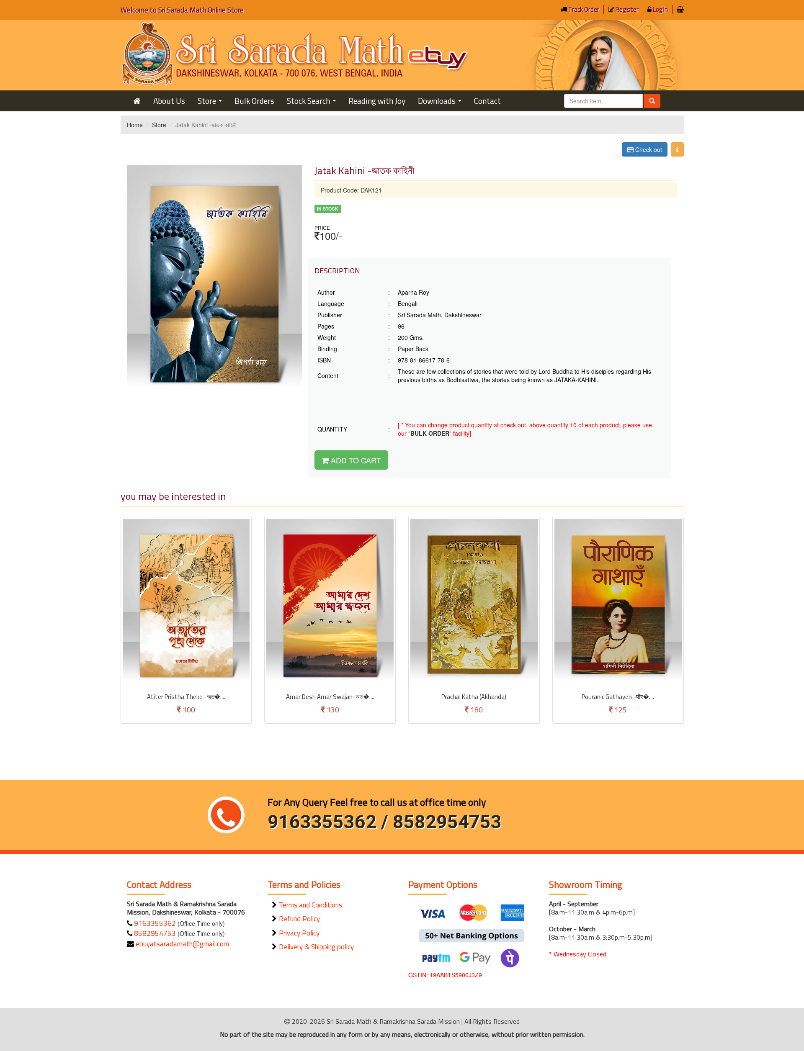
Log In (660, 9)
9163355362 (154, 923)
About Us (169, 101)
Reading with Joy (376, 101)
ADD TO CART (355, 460)
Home (135, 125)
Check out (648, 149)
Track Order (583, 9)
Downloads (441, 103)
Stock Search (313, 103)
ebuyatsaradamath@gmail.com (181, 943)
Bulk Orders (254, 101)
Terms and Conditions (310, 904)
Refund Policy (299, 918)
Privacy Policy (299, 933)
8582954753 (154, 933)
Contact (487, 101)
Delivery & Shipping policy (316, 946)
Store (211, 103)
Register (626, 9)
